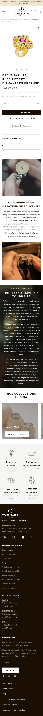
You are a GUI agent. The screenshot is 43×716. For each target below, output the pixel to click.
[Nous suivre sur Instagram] (9, 676)
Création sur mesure (10, 567)
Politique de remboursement (15, 699)
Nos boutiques (8, 550)
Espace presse (9, 688)
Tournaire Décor (9, 583)
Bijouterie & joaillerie (11, 579)
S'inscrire (10, 670)
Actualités (6, 558)
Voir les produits (17, 434)
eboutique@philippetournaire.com (16, 531)
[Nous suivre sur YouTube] (15, 676)
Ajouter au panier (21, 112)
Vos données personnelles (14, 710)
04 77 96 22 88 (24, 528)
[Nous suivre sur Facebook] (3, 676)
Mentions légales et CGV (13, 704)
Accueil (4, 19)
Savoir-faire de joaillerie (12, 571)
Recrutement (8, 683)
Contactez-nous (8, 554)
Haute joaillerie (8, 575)
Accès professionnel (10, 588)
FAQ (4, 563)
